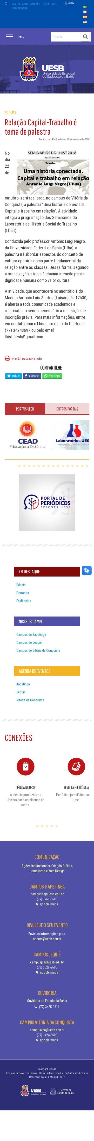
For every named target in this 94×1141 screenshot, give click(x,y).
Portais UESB (25, 408)
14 (82, 466)
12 (72, 466)
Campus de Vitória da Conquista (38, 650)
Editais (21, 585)
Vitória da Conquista (30, 700)
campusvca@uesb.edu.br (47, 1030)
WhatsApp (54, 376)
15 (87, 466)
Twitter (15, 376)
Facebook (33, 376)
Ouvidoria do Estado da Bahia (47, 1001)
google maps (48, 904)
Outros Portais (67, 408)
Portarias (22, 593)
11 (68, 466)
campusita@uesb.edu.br (47, 894)
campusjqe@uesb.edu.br (47, 962)
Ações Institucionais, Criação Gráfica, (47, 866)
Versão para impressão (26, 359)
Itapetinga (23, 684)
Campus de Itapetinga (31, 635)
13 (77, 466)
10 (63, 466)
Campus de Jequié (29, 642)
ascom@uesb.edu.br (47, 939)
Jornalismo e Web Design (47, 871)
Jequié (21, 692)
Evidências (23, 601)
